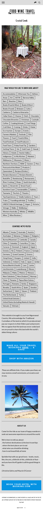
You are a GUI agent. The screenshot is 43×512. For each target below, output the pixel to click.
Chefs (26, 116)
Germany (6, 254)
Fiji (12, 251)
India (34, 258)
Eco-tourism (7, 131)
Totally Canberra (24, 197)
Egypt (33, 247)
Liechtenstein (8, 269)
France (27, 251)
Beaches (12, 101)
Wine (5, 215)
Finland (19, 251)
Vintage (6, 208)
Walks (14, 208)
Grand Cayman (18, 254)
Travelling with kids (17, 200)
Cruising (17, 127)
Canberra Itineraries (21, 112)
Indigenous (7, 156)
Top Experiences (9, 197)
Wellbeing (23, 208)
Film (30, 134)
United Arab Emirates (11, 298)
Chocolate (35, 116)
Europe (18, 131)
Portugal (6, 284)
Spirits (5, 186)
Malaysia (6, 273)
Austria (31, 232)
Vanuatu (6, 306)
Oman (5, 280)
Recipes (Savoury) (10, 175)
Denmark (15, 247)
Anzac (5, 98)
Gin (18, 149)
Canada (33, 240)
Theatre (25, 193)
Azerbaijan (7, 236)
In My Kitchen (19, 156)
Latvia (31, 265)
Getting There (8, 149)
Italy (23, 262)
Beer (20, 101)
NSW (22, 164)
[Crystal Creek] (21, 78)
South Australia (29, 182)
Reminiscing (17, 178)
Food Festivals (8, 142)
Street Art (14, 186)
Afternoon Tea (24, 94)
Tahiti (16, 291)
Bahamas (17, 236)
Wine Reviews (15, 215)
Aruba (13, 232)
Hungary (17, 258)
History (6, 153)
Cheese (18, 116)
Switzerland (7, 291)
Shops (18, 182)
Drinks (25, 127)
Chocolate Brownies (11, 120)
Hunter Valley (24, 153)
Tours (36, 197)
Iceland (26, 258)
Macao (31, 269)
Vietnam (15, 306)
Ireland (16, 262)
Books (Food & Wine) (11, 105)
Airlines (35, 94)
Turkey (21, 295)
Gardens (32, 145)
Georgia (35, 251)
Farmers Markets (9, 134)
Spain (26, 287)
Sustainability (22, 189)
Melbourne (7, 160)
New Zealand (22, 276)
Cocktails (35, 120)
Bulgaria (35, 236)
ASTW (17, 98)
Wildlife (31, 211)
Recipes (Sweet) (25, 175)
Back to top (20, 507)
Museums (18, 160)
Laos (24, 265)
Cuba (32, 243)
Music (26, 160)
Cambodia (23, 240)
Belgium (26, 236)
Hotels (13, 153)
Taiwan (24, 291)
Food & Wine (23, 138)
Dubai (32, 127)
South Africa (16, 287)
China (5, 243)
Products (26, 167)
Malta (14, 273)
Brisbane (20, 109)
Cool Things (31, 123)
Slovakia (6, 287)
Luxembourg (21, 269)
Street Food (25, 186)
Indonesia (6, 262)
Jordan (37, 262)
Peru (37, 164)
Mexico (22, 273)
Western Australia (10, 211)
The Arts (16, 193)
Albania (6, 232)
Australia (21, 232)
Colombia (13, 243)
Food (14, 138)
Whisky (22, 211)
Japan (29, 262)
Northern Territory (10, 164)
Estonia (6, 251)
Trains (5, 200)
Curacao (6, 247)
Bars (4, 101)
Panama (13, 280)
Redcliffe (6, 178)
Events (26, 131)
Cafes (28, 109)
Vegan (27, 204)
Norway (33, 276)
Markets (31, 156)
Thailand (33, 291)
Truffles (31, 200)
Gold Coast (26, 149)
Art (11, 98)
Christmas (25, 120)
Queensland (7, 171)
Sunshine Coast (9, 189)
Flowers (6, 138)
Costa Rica (24, 243)
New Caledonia (9, 276)
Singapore (33, 284)
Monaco (31, 273)
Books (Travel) (8, 109)
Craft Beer (7, 127)
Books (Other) (27, 105)
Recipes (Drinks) (21, 171)
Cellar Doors (8, 116)
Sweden (33, 287)
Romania (15, 284)
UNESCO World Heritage (13, 204)
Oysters (30, 164)
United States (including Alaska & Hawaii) (19, 302)
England (25, 247)
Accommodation (9, 94)
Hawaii (35, 149)
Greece (29, 254)
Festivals (22, 134)
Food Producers (22, 142)
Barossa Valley (28, 98)
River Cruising (8, 182)
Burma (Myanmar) (10, 240)
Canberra (6, 112)
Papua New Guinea (26, 280)
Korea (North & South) (11, 265)
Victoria (36, 204)
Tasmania (6, 193)
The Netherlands (9, 295)
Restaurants (29, 178)
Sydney (33, 189)
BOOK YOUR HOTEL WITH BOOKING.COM (21, 485)
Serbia (23, 284)
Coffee (5, 123)
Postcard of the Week (11, 167)
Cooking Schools (17, 123)
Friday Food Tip (20, 145)
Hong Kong (7, 258)
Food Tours (7, 145)
